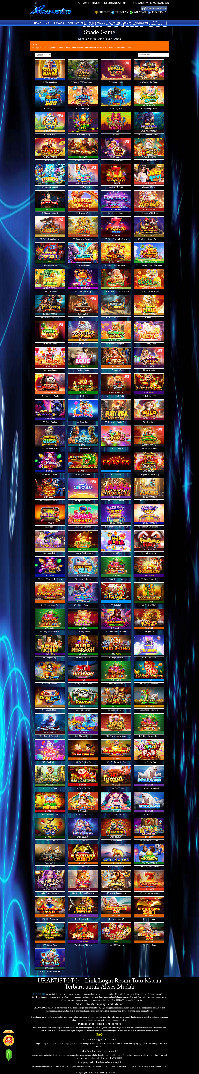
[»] (154, 8)
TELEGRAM (122, 12)
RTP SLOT (105, 12)
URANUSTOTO (39, 994)
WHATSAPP (140, 12)
